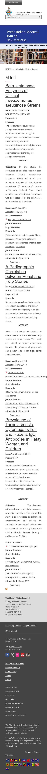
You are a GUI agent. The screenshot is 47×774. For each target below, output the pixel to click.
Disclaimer (29, 752)
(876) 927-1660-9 (15, 646)
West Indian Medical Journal (26, 69)
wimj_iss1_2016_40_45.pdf (19, 219)
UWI (7, 69)
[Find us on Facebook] (7, 656)
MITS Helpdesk (11, 631)
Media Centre (10, 711)
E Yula (38, 254)
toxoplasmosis (12, 565)
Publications (34, 45)
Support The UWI (12, 707)
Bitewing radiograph (14, 392)
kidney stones (31, 392)
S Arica (32, 577)
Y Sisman (24, 407)
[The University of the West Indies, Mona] (23, 11)
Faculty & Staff (10, 671)
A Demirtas (30, 403)
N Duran (24, 254)
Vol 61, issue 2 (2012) (20, 454)
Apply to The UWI (12, 691)
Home (8, 45)
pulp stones (10, 395)
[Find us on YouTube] (22, 656)
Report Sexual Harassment (15, 715)
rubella (36, 561)
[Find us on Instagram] (28, 656)
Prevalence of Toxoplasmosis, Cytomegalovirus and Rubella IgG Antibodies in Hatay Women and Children (23, 433)
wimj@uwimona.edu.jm (14, 614)
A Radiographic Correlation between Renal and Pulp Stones (23, 273)
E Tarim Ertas (11, 403)
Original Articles (12, 227)
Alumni (8, 675)
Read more (15, 262)
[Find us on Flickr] (17, 656)
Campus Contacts (29, 625)
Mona (12, 69)
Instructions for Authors (23, 46)
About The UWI (11, 687)
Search (42, 45)
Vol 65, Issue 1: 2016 (20, 110)
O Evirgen (26, 573)
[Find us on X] (12, 656)
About (14, 45)
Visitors (8, 679)
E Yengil (14, 407)
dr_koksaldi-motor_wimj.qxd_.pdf (22, 546)
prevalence (10, 561)
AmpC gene (21, 239)
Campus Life (10, 699)
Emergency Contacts (13, 625)
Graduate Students (12, 667)
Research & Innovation (14, 703)
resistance (20, 246)
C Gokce (32, 407)
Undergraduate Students (14, 663)
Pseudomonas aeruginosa (17, 235)
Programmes (10, 695)
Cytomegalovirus (24, 561)
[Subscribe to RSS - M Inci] (6, 589)
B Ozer (16, 254)
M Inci (32, 254)
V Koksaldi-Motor (13, 573)
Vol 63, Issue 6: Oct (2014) (22, 286)
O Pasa (8, 254)
